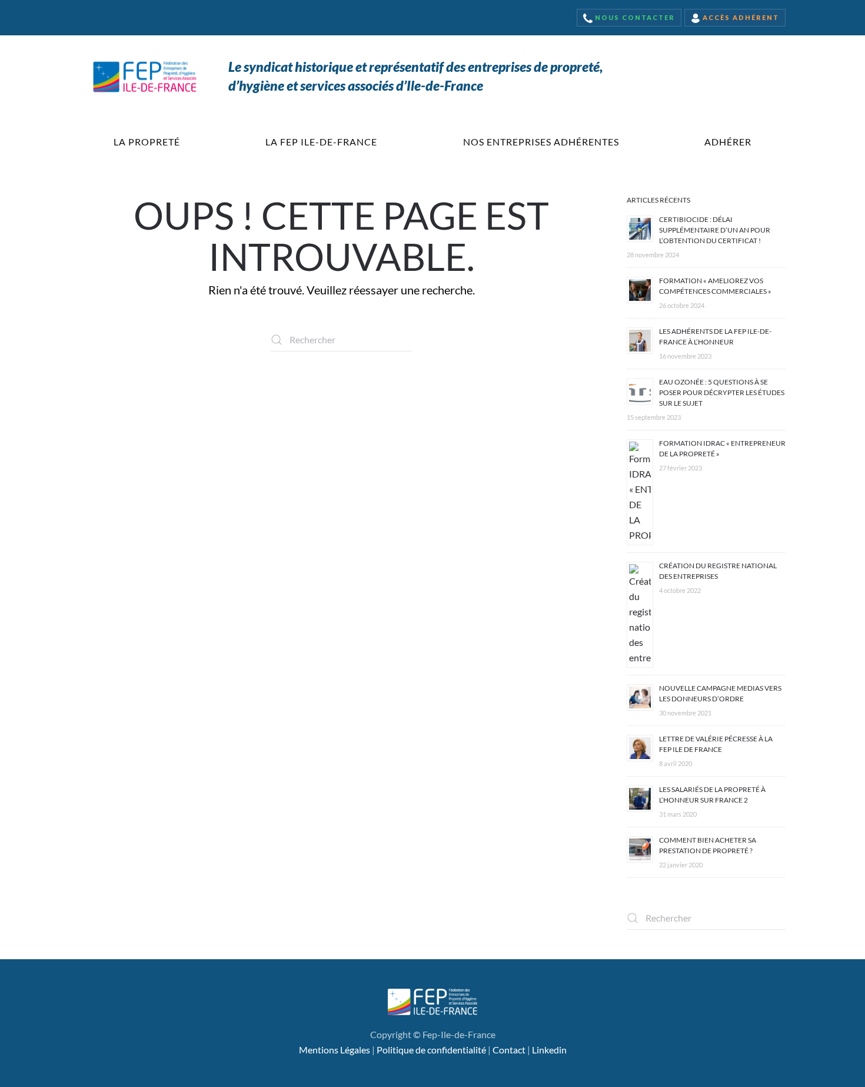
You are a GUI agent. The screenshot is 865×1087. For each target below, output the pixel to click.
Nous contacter (634, 17)
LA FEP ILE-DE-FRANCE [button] (321, 141)
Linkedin (549, 1049)
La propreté (147, 141)
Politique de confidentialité (431, 1049)
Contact (509, 1049)
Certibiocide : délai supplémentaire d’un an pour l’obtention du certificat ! (714, 230)
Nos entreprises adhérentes (541, 141)
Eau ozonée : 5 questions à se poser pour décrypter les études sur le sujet (721, 392)
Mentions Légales (334, 1049)
